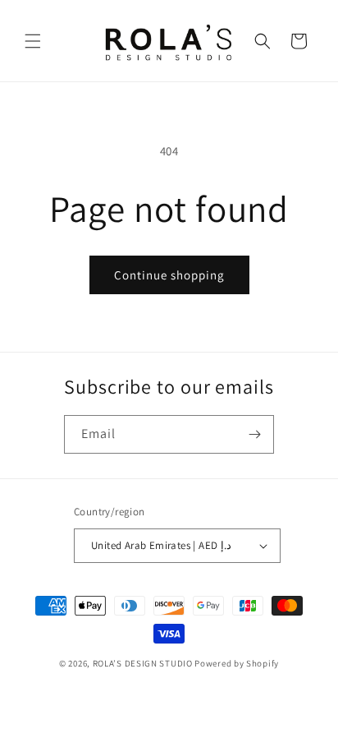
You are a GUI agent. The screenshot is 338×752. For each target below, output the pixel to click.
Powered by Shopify (236, 663)
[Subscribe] (255, 434)
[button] (33, 41)
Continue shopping (169, 275)
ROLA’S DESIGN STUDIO (143, 663)
